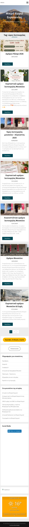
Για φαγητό (5, 367)
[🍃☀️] (14, 445)
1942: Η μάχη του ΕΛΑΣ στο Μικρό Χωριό (13, 401)
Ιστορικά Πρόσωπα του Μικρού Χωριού (13, 415)
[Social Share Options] (3, 457)
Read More (7, 64)
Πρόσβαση (5, 361)
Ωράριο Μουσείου (14, 258)
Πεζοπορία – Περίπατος (9, 374)
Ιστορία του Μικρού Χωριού (10, 393)
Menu (2, 2)
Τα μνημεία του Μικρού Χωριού (10, 418)
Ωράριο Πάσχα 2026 (14, 53)
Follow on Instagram (15, 431)
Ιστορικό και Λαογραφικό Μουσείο (11, 371)
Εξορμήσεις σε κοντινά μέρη (10, 377)
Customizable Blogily (15, 525)
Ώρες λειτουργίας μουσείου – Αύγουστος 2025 (14, 135)
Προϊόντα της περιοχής (8, 380)
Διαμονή (4, 364)
